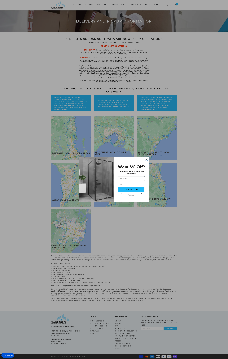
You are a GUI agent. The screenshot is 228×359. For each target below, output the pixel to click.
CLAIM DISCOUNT (131, 190)
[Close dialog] (146, 159)
